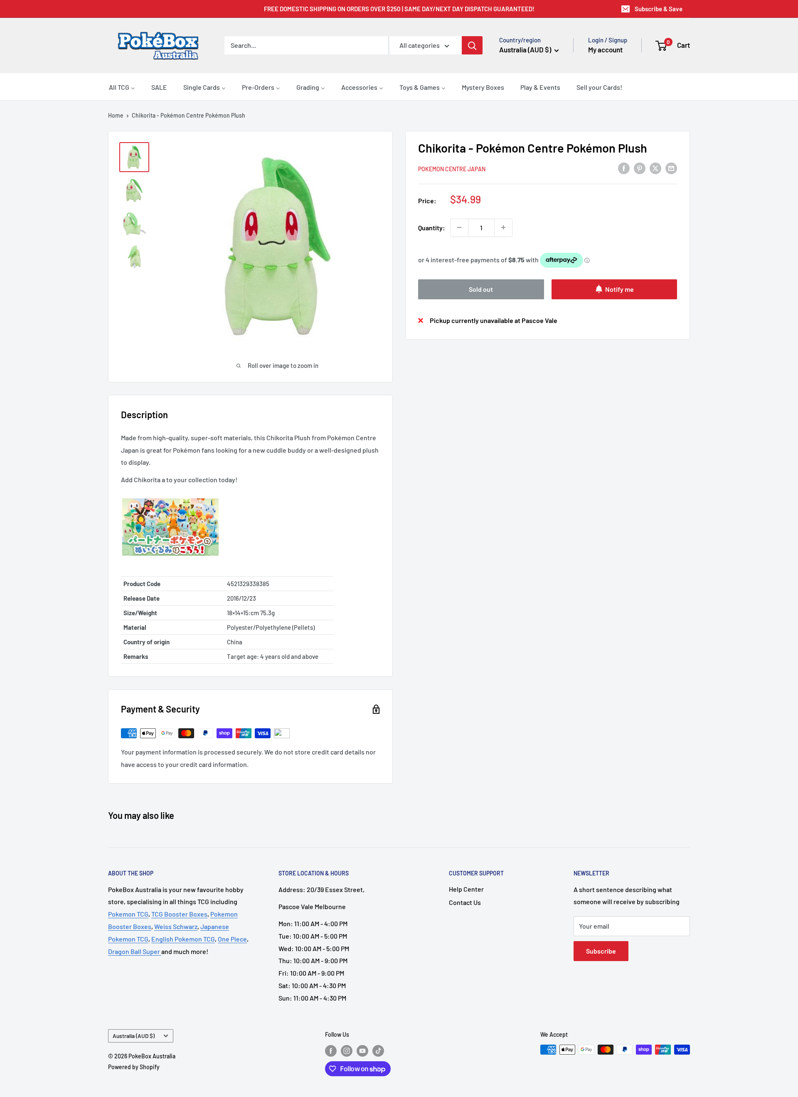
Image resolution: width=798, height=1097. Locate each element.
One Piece (232, 939)
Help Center (466, 889)
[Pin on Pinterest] (639, 167)
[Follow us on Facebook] (331, 1050)
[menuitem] (122, 87)
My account (605, 49)
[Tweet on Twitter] (655, 167)
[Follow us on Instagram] (346, 1050)
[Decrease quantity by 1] (459, 227)
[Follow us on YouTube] (362, 1050)
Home (115, 115)
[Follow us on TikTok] (378, 1050)
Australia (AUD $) (134, 1035)
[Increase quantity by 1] (503, 227)
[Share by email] (671, 167)
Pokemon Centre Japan (451, 168)
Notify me (619, 289)
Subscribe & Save (658, 8)
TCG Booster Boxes (179, 914)
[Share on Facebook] (624, 167)
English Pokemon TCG (183, 939)
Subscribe (601, 951)
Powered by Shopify (134, 1066)
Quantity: (431, 227)
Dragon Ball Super (134, 951)
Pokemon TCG (128, 914)
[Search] (472, 45)
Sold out (481, 289)
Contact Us (465, 902)
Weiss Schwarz (175, 926)
